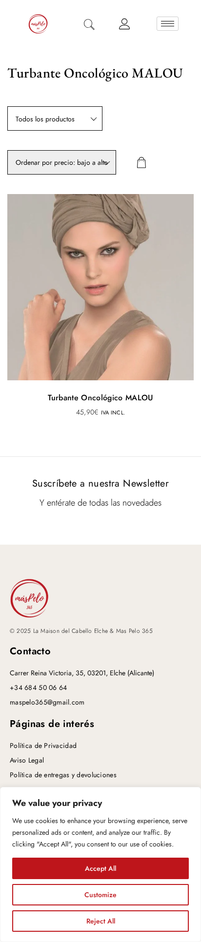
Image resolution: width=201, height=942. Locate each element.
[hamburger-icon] (168, 24)
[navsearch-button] (89, 25)
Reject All (100, 921)
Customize (100, 895)
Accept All (100, 868)
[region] (100, 864)
